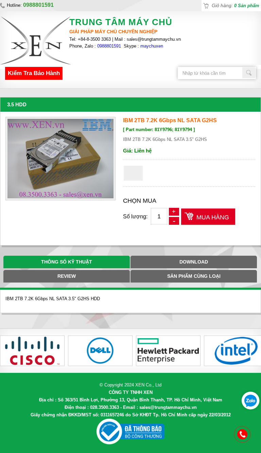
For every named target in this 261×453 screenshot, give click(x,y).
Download (193, 262)
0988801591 (109, 46)
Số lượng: (135, 216)
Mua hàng (212, 217)
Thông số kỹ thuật (66, 262)
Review (66, 276)
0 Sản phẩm (246, 5)
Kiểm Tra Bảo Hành (34, 73)
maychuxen (151, 46)
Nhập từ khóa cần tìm (249, 72)
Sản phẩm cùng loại (194, 276)
